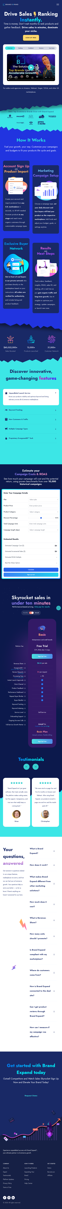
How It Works (29, 1164)
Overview (10, 48)
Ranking (20, 48)
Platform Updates (8, 1179)
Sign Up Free (31, 38)
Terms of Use (7, 1187)
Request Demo (31, 1095)
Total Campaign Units (11, 524)
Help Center (28, 1183)
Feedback (30, 48)
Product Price (8, 506)
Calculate (31, 570)
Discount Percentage (11, 518)
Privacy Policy (7, 1183)
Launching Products (30, 1168)
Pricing (26, 1179)
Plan (5, 499)
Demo (49, 1168)
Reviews (41, 48)
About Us (6, 1168)
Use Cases (52, 48)
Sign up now (31, 575)
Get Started (51, 1164)
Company (6, 1164)
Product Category (10, 512)
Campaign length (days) (12, 530)
